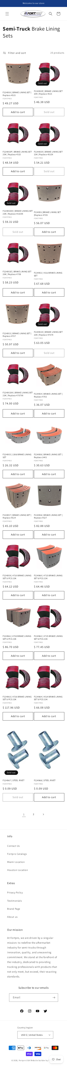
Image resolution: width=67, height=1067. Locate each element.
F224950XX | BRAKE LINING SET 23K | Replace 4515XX (18, 212)
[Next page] (43, 814)
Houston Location (17, 870)
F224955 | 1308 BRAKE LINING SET (17, 456)
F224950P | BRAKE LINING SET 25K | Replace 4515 (17, 153)
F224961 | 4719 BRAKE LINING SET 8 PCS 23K (17, 637)
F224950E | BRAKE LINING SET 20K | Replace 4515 (48, 92)
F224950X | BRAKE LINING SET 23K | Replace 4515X (48, 153)
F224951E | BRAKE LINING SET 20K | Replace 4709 (17, 273)
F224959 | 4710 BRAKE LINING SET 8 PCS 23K (17, 577)
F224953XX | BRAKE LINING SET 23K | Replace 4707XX (18, 394)
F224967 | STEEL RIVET (13, 780)
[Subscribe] (54, 997)
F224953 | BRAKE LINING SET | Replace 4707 (17, 335)
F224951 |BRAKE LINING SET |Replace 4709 (47, 213)
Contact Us (13, 845)
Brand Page (13, 908)
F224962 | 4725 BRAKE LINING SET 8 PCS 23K (48, 637)
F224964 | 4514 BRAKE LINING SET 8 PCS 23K (48, 698)
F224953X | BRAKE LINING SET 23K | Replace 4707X (48, 333)
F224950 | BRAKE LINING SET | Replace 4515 (17, 94)
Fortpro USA (24, 1060)
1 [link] (24, 814)
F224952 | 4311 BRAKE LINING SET (48, 274)
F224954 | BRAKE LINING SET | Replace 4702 (48, 395)
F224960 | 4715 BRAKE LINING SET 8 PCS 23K (48, 577)
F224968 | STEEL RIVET (45, 780)
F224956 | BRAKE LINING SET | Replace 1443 (48, 456)
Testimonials (14, 900)
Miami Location (16, 862)
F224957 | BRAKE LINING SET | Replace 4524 (17, 516)
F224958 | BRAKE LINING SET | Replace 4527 (48, 516)
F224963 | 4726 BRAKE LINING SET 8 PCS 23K (17, 698)
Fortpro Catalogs (17, 853)
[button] (7, 14)
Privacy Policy (15, 892)
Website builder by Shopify (43, 1060)
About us (12, 916)
